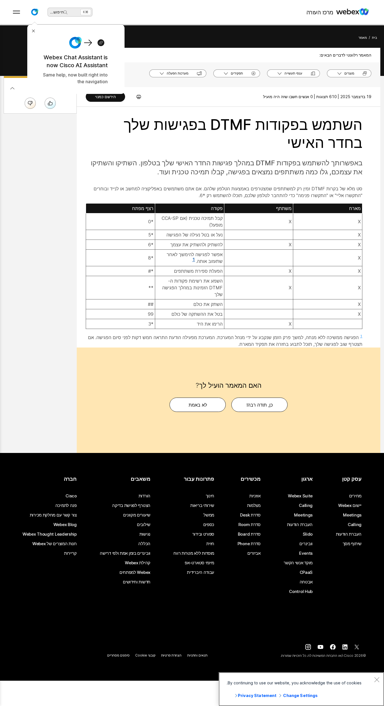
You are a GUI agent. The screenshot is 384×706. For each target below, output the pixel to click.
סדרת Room (249, 525)
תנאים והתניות (197, 655)
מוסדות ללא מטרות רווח (193, 553)
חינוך (210, 496)
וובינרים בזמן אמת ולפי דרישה (125, 553)
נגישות (144, 534)
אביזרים (254, 553)
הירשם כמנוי (105, 96)
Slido (308, 534)
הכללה (144, 544)
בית (374, 37)
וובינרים (306, 544)
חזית (210, 544)
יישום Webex (350, 505)
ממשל (209, 515)
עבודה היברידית (200, 572)
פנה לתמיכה (66, 505)
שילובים (143, 525)
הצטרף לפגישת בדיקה (131, 505)
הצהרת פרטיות (171, 655)
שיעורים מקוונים (136, 515)
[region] (301, 689)
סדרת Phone (249, 544)
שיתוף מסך (352, 544)
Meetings (352, 515)
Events (306, 553)
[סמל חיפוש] (65, 12)
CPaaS (306, 572)
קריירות (70, 553)
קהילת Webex (137, 563)
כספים (208, 525)
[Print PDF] (135, 97)
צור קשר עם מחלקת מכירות (53, 515)
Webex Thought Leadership (49, 534)
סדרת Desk (250, 515)
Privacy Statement (257, 695)
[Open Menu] (16, 12)
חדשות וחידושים (136, 582)
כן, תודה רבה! (260, 405)
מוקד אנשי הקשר (298, 563)
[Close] (377, 679)
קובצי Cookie (145, 655)
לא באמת (198, 405)
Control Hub (301, 592)
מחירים (355, 496)
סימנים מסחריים (118, 655)
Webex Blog (65, 525)
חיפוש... (57, 12)
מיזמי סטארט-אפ (199, 563)
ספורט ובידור (203, 534)
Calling (355, 525)
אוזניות (255, 496)
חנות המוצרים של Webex (54, 544)
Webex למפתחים (134, 572)
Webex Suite (300, 496)
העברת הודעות (349, 534)
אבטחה (306, 582)
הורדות (144, 496)
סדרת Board (249, 534)
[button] (34, 12)
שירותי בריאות (202, 505)
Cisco (71, 496)
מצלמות (254, 505)
